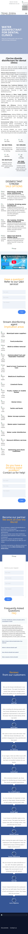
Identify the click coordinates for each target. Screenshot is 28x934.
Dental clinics (16, 402)
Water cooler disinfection (16, 432)
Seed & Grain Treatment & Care (16, 367)
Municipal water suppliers (16, 333)
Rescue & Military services (16, 440)
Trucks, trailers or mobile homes (16, 391)
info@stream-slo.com (14, 3)
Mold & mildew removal (16, 346)
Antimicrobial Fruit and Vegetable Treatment (16, 356)
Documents (4, 928)
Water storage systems (16, 416)
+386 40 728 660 (13, 2)
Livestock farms (16, 384)
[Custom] (1, 3)
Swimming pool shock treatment (16, 450)
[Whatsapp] (3, 2)
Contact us (13, 928)
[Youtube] (1, 2)
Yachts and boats (16, 408)
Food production (16, 341)
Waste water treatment (16, 424)
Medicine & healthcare (16, 376)
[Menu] (26, 13)
